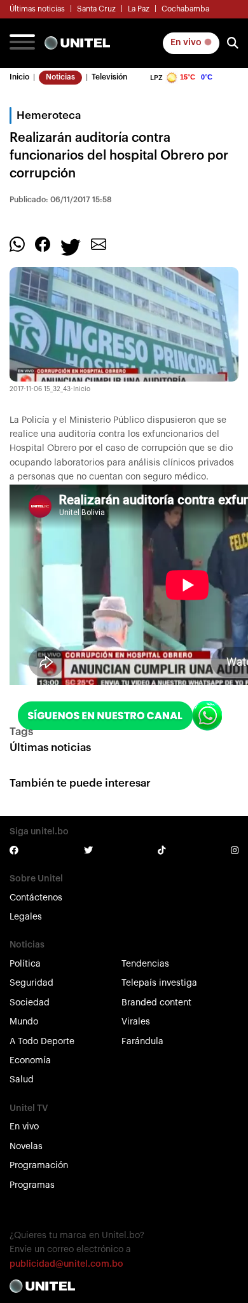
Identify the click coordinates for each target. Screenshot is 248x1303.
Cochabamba (185, 9)
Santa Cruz (96, 9)
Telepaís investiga (159, 983)
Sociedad (30, 1002)
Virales (135, 1021)
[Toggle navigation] (22, 43)
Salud (22, 1079)
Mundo (24, 1021)
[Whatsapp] (17, 243)
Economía (30, 1060)
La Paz (138, 9)
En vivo (186, 42)
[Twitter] (70, 246)
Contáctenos (36, 897)
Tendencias (145, 964)
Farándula (142, 1041)
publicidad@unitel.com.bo (66, 1264)
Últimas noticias (37, 9)
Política (25, 964)
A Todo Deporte (42, 1041)
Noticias (60, 77)
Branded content (156, 1002)
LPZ (156, 77)
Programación (39, 1165)
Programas (32, 1185)
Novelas (26, 1146)
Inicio (19, 77)
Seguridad (31, 983)
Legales (26, 917)
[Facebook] (42, 243)
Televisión (109, 77)
